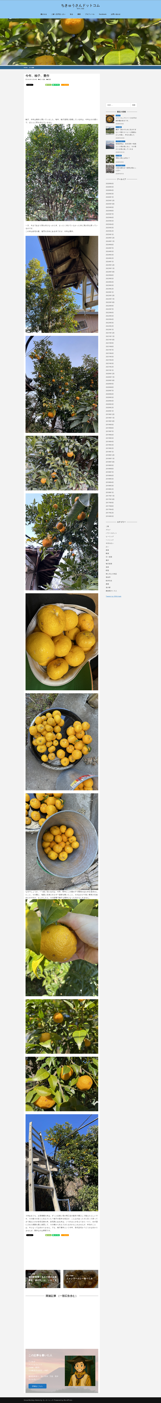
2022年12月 (110, 295)
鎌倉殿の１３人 (111, 591)
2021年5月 (110, 357)
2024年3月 (110, 255)
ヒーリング (110, 536)
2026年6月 (110, 184)
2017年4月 (110, 509)
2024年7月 (110, 248)
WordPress (68, 1400)
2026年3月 (110, 194)
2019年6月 (110, 435)
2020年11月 (110, 377)
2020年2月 (110, 407)
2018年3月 (110, 486)
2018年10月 (110, 462)
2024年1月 (110, 262)
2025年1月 (110, 234)
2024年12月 (110, 238)
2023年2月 (110, 289)
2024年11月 (110, 241)
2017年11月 (110, 496)
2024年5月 (110, 251)
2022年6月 (110, 313)
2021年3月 (110, 363)
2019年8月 (110, 428)
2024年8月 (110, 245)
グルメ (108, 530)
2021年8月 (110, 346)
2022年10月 (110, 302)
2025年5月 (110, 221)
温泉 (107, 567)
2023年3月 (110, 285)
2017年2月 (110, 513)
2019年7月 (110, 431)
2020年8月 (110, 387)
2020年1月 (110, 411)
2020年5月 (110, 397)
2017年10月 (110, 499)
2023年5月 (110, 278)
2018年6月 (110, 475)
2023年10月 (110, 272)
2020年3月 (110, 404)
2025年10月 (110, 204)
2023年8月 (110, 275)
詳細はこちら (37, 1386)
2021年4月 (110, 360)
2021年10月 (110, 340)
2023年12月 (110, 265)
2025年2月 (110, 231)
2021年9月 (110, 343)
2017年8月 (110, 506)
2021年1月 (110, 370)
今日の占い (110, 543)
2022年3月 (110, 323)
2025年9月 (110, 207)
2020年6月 (110, 394)
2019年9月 (110, 425)
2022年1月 (110, 329)
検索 (133, 105)
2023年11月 (110, 268)
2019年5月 (110, 438)
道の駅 (108, 587)
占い (107, 547)
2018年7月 (110, 472)
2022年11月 (110, 299)
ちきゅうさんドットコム (80, 5)
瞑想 (107, 570)
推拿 (107, 550)
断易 (107, 553)
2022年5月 (110, 316)
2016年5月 (110, 516)
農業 (49, 79)
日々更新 (42, 79)
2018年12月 (110, 455)
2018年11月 (110, 458)
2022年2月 (110, 326)
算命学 (108, 577)
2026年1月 (110, 197)
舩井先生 (109, 581)
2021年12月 (110, 333)
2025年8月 (110, 211)
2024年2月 (110, 258)
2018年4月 (110, 482)
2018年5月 (110, 479)
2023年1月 (110, 292)
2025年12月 (110, 200)
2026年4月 (110, 190)
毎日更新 (109, 564)
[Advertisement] (62, 102)
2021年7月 (110, 350)
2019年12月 (110, 414)
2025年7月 (110, 214)
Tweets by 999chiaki (113, 596)
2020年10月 (110, 380)
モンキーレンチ (48, 1400)
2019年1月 (110, 452)
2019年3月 (110, 445)
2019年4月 (110, 442)
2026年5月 (110, 187)
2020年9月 (110, 384)
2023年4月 (110, 282)
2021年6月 (110, 353)
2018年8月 (110, 469)
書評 (107, 560)
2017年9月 (110, 503)
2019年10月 (110, 421)
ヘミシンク (110, 540)
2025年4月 (110, 224)
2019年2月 (110, 448)
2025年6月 (110, 217)
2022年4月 (110, 319)
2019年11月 (110, 418)
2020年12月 (110, 374)
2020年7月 (110, 391)
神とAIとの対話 (111, 574)
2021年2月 (110, 367)
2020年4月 (110, 401)
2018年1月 (110, 492)
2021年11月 (110, 336)
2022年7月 (110, 309)
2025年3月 (110, 228)
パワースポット (111, 533)
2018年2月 (110, 489)
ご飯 (107, 526)
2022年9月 (110, 306)
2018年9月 (110, 465)
